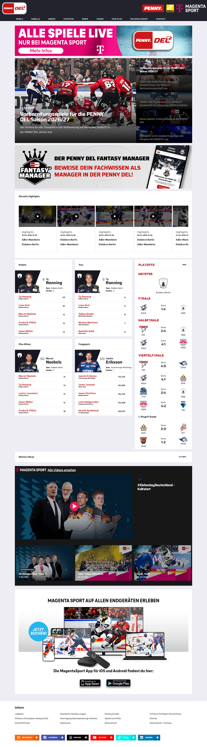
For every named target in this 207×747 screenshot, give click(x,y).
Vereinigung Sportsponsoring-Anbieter (78, 718)
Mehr (184, 265)
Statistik (68, 19)
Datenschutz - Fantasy (160, 723)
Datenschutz (111, 723)
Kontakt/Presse (22, 723)
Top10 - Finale (143, 574)
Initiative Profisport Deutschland (165, 713)
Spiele (19, 19)
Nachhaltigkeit (139, 19)
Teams (100, 19)
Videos (51, 19)
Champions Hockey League (73, 713)
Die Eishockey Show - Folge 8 (32, 574)
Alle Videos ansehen (62, 470)
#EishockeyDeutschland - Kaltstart (156, 487)
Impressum (65, 723)
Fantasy (160, 19)
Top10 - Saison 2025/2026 (90, 574)
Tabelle (35, 19)
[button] (186, 216)
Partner (153, 718)
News (85, 19)
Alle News (182, 457)
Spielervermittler (113, 718)
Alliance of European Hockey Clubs (31, 718)
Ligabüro (19, 713)
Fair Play (117, 19)
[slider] (103, 230)
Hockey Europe (112, 713)
